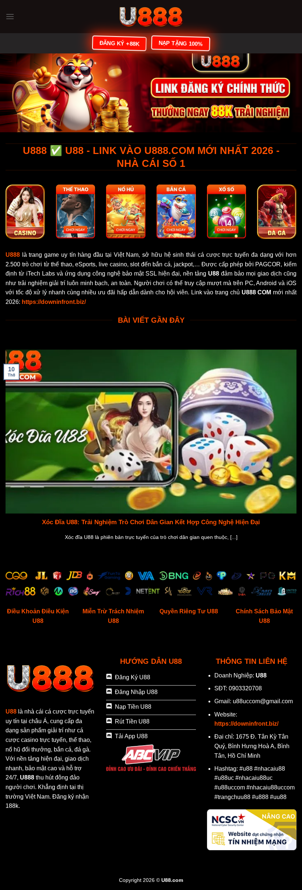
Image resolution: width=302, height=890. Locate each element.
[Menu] (10, 16)
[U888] (151, 16)
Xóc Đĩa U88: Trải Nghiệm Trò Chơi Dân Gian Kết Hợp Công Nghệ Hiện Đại (151, 522)
